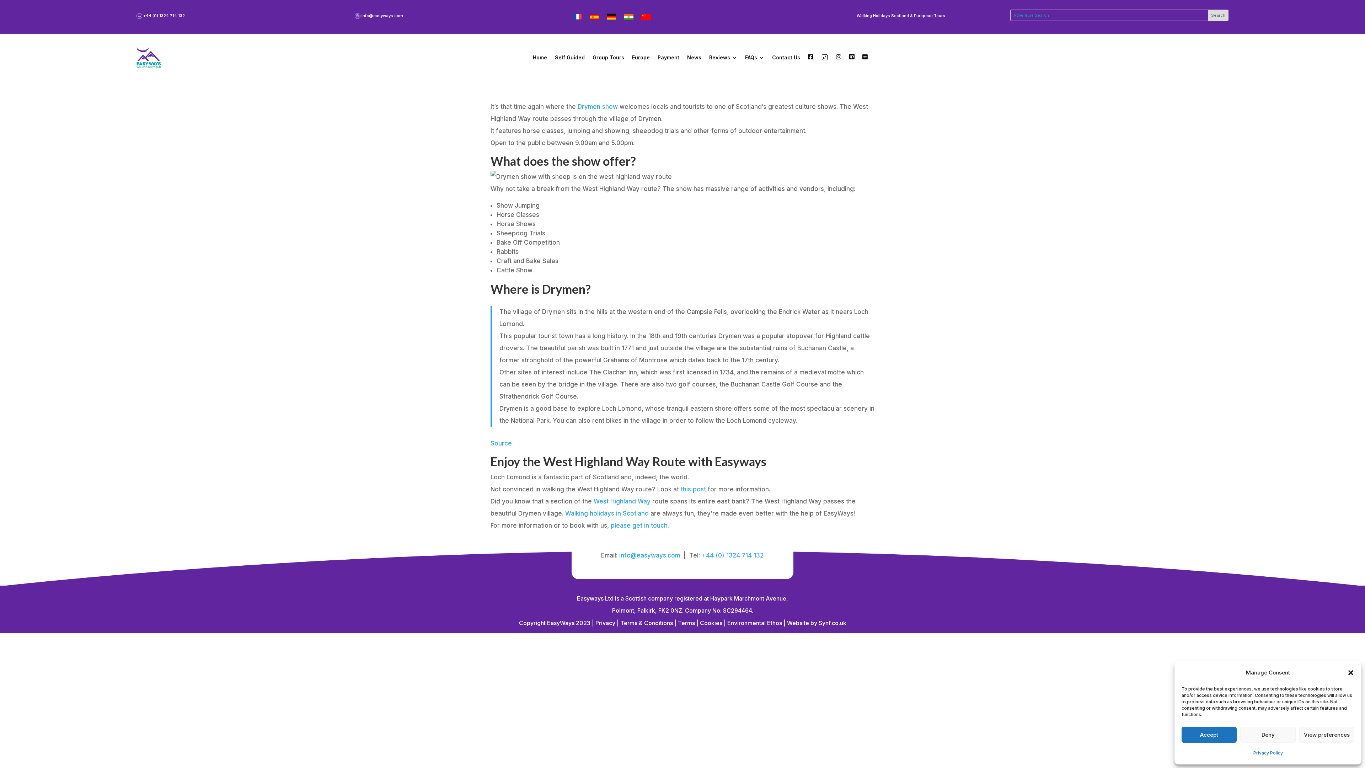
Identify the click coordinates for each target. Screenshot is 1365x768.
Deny (1268, 734)
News (694, 57)
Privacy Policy (1268, 753)
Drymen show (598, 106)
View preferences (1327, 734)
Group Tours (608, 57)
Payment (668, 57)
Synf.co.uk (832, 622)
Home (540, 57)
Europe (641, 57)
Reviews (719, 57)
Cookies (711, 622)
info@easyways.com (382, 15)
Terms (686, 622)
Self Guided (570, 57)
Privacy (605, 622)
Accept (1209, 734)
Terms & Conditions (646, 622)
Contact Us (786, 57)
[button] (1350, 672)
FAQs (751, 57)
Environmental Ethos (754, 622)
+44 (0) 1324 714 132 (164, 15)
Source (501, 443)
